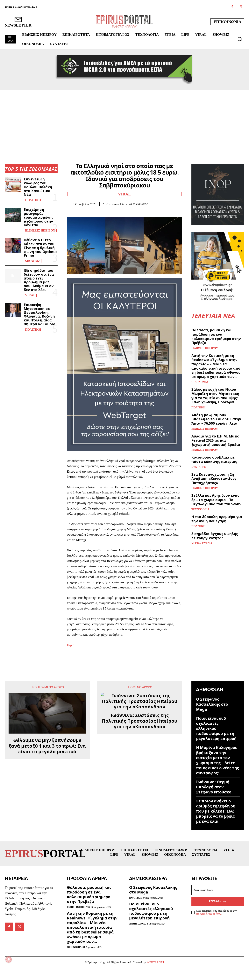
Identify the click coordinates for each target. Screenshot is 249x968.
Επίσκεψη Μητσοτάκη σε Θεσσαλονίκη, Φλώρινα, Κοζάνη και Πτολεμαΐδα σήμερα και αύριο (39, 314)
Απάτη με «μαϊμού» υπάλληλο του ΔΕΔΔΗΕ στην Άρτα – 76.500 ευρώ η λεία (216, 419)
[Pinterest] (89, 212)
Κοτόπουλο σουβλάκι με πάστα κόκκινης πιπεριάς (214, 459)
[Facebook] (232, 6)
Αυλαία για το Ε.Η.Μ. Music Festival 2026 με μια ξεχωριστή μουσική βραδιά (215, 440)
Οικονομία (199, 382)
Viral (30, 295)
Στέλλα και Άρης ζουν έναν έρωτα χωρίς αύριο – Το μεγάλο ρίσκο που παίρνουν (216, 499)
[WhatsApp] (98, 212)
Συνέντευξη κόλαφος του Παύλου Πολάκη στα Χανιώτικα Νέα (38, 187)
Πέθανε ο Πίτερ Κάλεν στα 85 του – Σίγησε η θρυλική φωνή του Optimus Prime (40, 248)
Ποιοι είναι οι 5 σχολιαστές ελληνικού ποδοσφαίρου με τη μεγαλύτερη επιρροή (216, 728)
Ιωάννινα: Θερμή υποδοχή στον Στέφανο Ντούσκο (213, 787)
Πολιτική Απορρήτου (208, 913)
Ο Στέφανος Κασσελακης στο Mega (212, 704)
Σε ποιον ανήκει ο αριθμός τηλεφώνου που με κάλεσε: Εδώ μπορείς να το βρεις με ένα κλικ (215, 811)
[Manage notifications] (8, 959)
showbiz (32, 261)
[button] (239, 39)
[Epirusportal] (124, 21)
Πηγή (70, 645)
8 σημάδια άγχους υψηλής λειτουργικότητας (214, 535)
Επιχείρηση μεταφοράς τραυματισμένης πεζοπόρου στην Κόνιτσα (38, 217)
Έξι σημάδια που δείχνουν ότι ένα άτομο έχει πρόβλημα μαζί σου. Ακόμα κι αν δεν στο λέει (39, 280)
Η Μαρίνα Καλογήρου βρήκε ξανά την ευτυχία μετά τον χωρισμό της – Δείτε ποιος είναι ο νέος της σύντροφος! (217, 760)
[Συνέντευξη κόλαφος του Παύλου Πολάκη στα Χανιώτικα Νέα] (13, 184)
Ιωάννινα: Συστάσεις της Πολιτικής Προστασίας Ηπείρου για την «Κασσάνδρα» (139, 720)
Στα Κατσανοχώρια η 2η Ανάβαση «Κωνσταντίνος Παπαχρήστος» (213, 478)
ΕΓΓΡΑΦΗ (215, 901)
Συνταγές (198, 467)
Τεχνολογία (200, 509)
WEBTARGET (155, 962)
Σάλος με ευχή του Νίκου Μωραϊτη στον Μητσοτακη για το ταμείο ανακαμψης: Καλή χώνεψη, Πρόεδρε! (215, 395)
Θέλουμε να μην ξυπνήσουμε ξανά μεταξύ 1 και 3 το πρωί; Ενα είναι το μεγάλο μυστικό (47, 745)
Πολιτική (33, 200)
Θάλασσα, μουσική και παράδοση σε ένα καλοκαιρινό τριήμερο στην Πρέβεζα (216, 336)
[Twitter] (241, 6)
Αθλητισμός (137, 923)
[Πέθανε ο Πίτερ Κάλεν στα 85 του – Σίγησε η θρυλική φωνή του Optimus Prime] (13, 245)
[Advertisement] (124, 119)
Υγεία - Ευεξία (201, 543)
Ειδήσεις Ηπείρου (40, 230)
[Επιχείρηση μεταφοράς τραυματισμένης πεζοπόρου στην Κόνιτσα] (13, 215)
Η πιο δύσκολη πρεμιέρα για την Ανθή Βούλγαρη (216, 518)
